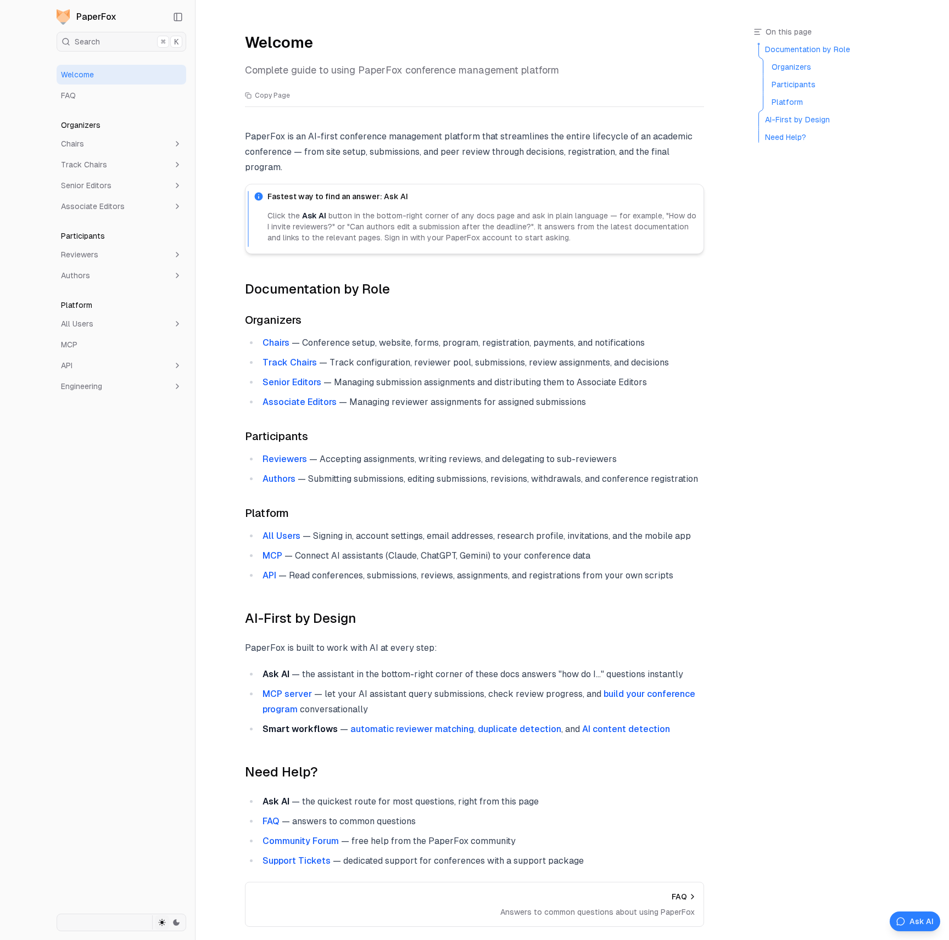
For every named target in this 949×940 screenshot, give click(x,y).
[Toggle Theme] (169, 922)
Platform (267, 513)
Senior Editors (86, 185)
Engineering (81, 386)
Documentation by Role (317, 289)
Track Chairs (84, 164)
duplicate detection (519, 729)
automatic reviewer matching (412, 729)
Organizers (273, 320)
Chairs (72, 143)
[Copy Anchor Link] (398, 289)
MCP (69, 344)
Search (126, 41)
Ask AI (921, 921)
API (66, 365)
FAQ (68, 95)
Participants (276, 436)
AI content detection (626, 729)
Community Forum (301, 841)
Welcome (77, 74)
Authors (75, 275)
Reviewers (79, 254)
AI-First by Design (300, 618)
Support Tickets (297, 860)
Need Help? (281, 771)
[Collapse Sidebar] (178, 17)
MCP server (287, 694)
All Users (77, 323)
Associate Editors (93, 206)
